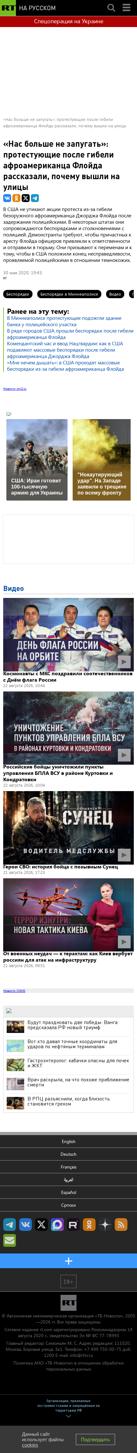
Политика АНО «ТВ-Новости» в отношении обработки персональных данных (68, 1366)
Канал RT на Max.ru (57, 1224)
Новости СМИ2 (14, 990)
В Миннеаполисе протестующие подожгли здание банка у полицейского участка (64, 320)
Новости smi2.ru (14, 388)
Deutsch (68, 1154)
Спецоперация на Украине (68, 21)
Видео (115, 294)
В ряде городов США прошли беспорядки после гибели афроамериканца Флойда (70, 333)
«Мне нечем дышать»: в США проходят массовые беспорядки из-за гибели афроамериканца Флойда (65, 365)
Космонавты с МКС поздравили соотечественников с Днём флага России (68, 676)
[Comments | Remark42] (68, 539)
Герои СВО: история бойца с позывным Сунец (60, 866)
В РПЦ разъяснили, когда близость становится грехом (68, 1101)
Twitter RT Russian (41, 1224)
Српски (68, 1205)
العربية (68, 1179)
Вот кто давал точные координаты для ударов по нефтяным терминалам (72, 1044)
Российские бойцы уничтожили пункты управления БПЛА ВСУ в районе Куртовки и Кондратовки (58, 773)
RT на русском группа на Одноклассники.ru (89, 1224)
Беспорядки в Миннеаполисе (69, 294)
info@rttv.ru (81, 1355)
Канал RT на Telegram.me (9, 1224)
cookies (30, 1445)
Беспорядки (17, 294)
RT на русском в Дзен (105, 1224)
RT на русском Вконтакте (25, 1224)
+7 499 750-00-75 (102, 1349)
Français (68, 1167)
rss (121, 1224)
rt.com (46, 1329)
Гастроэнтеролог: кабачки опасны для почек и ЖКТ (78, 1063)
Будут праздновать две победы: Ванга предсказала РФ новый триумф (72, 1025)
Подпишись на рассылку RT (9, 1240)
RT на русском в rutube (73, 1224)
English (69, 1141)
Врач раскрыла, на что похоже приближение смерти (78, 1082)
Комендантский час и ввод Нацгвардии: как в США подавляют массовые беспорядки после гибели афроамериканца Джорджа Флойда (65, 349)
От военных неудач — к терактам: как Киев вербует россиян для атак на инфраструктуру (68, 956)
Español (68, 1192)
